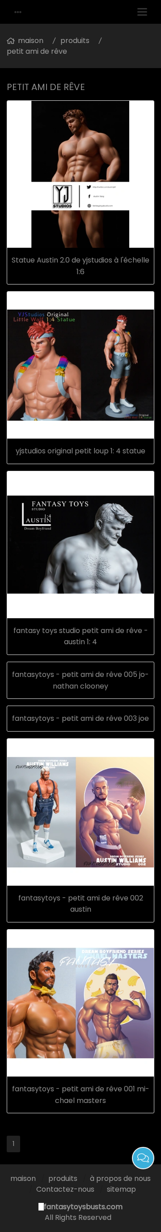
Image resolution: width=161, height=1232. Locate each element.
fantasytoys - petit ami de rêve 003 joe (80, 718)
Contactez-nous (65, 1189)
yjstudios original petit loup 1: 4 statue (80, 451)
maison (30, 40)
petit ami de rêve (37, 51)
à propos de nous (120, 1178)
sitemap (121, 1189)
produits (74, 40)
